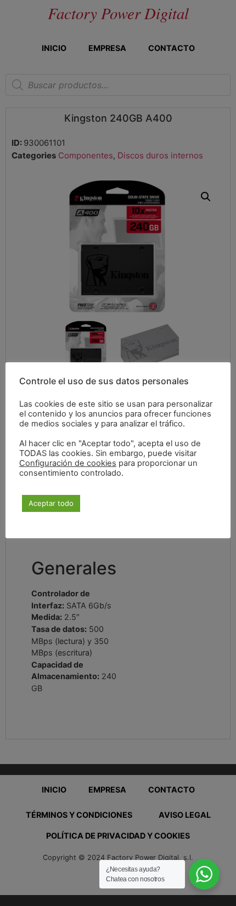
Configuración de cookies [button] (67, 463)
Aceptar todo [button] (51, 503)
